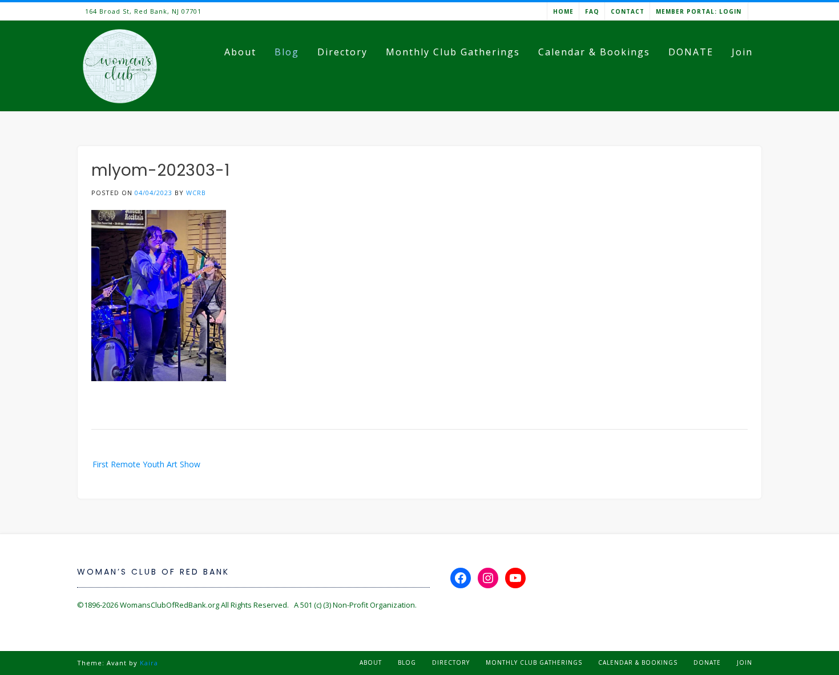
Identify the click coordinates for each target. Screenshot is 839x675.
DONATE (690, 52)
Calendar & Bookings (594, 52)
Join (742, 52)
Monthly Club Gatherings (453, 52)
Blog (287, 52)
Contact (627, 11)
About (240, 52)
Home (563, 11)
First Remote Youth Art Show (146, 464)
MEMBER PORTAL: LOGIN (698, 11)
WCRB (196, 192)
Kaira (149, 662)
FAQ (592, 11)
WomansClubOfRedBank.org (169, 605)
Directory (342, 52)
